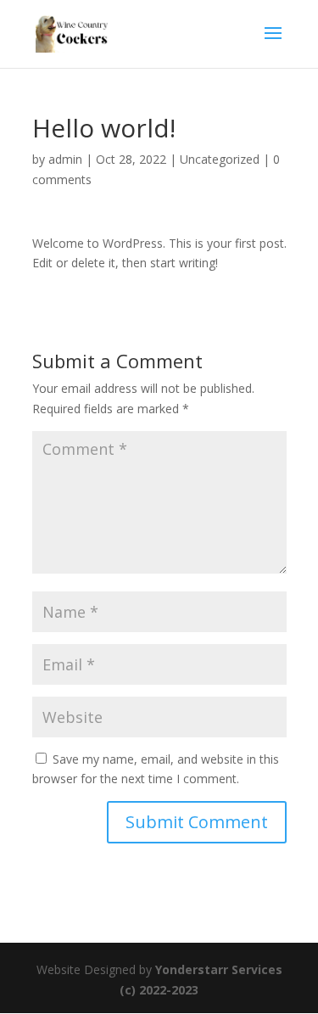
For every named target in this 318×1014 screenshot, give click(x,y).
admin (65, 159)
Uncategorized (219, 159)
